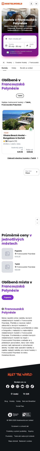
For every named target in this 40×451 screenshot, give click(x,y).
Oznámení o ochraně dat (20, 426)
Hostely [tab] (5, 68)
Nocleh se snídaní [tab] (26, 68)
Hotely (18, 401)
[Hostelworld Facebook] (7, 386)
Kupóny (31, 431)
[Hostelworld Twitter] (12, 386)
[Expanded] (3, 62)
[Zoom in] (37, 219)
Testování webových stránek (24, 436)
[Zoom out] (37, 223)
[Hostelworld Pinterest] (27, 386)
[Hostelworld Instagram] (17, 386)
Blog (6, 401)
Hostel (6, 133)
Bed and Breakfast (28, 401)
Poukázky (9, 436)
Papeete (7, 297)
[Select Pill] (31, 4)
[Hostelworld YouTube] (22, 386)
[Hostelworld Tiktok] (32, 386)
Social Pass (20, 406)
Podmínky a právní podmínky (16, 431)
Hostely (12, 401)
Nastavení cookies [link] (25, 441)
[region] (20, 197)
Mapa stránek (13, 441)
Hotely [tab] (14, 68)
